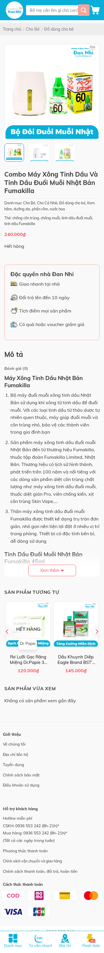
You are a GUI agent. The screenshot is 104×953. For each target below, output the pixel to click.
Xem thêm (49, 570)
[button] (95, 10)
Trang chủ (12, 29)
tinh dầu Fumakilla (19, 223)
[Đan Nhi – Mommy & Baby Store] (14, 10)
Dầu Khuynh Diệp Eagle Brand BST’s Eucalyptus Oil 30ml (75, 659)
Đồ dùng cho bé (59, 29)
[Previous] (13, 91)
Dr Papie (28, 643)
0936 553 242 (28, 825)
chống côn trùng (25, 218)
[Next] (90, 91)
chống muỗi (50, 218)
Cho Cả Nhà (47, 203)
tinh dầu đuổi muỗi (77, 218)
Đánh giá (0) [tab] (16, 368)
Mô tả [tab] (13, 354)
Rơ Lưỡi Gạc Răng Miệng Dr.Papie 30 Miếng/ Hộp (28, 659)
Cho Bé (33, 29)
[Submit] (84, 10)
